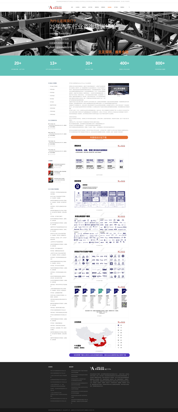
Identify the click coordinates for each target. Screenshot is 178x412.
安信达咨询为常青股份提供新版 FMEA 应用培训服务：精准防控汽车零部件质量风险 (79, 401)
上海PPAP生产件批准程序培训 (56, 241)
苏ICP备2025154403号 (79, 410)
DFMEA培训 (52, 108)
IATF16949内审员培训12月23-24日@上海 (58, 398)
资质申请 (97, 7)
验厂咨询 (90, 7)
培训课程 (109, 7)
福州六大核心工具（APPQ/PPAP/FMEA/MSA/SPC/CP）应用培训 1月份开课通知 (57, 134)
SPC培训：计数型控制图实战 (56, 323)
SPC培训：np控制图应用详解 (56, 292)
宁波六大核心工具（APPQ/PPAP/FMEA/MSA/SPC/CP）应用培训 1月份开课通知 (57, 142)
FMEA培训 (52, 89)
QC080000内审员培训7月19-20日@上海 (58, 379)
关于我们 (116, 7)
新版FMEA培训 (53, 105)
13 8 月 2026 (58, 167)
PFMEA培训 (52, 111)
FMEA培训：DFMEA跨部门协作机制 (57, 325)
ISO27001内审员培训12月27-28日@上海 (58, 382)
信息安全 (84, 7)
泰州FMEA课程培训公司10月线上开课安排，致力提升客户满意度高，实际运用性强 (58, 334)
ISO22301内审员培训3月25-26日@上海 (58, 401)
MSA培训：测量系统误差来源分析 (57, 250)
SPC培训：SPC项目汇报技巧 (56, 216)
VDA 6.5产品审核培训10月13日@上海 (58, 370)
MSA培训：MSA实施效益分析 (56, 248)
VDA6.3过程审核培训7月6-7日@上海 (57, 373)
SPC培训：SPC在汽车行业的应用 (57, 265)
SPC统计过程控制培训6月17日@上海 (57, 310)
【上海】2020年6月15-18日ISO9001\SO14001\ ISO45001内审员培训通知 (58, 394)
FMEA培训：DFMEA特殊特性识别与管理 (58, 312)
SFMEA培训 (52, 114)
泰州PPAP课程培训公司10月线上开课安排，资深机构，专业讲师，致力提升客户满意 (58, 202)
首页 (72, 7)
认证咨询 (77, 7)
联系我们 (122, 7)
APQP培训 (52, 95)
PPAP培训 (52, 92)
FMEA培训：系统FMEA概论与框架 (57, 307)
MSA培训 (52, 98)
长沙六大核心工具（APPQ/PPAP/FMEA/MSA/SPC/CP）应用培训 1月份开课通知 (57, 151)
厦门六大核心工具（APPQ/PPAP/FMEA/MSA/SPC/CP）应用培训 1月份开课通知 (57, 125)
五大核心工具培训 (53, 86)
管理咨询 (103, 7)
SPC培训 (52, 101)
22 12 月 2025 (52, 128)
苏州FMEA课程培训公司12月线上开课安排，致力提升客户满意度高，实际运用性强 (58, 212)
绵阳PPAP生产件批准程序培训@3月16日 (58, 227)
